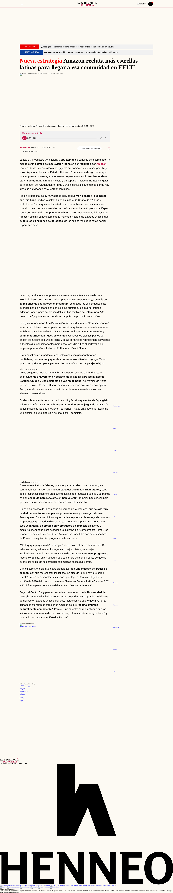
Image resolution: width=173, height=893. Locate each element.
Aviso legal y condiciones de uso (9, 885)
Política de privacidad (23, 885)
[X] (3, 887)
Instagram (22, 688)
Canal (21, 697)
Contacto (75, 885)
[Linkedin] (34, 887)
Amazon (101, 164)
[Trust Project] (26, 623)
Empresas (25, 147)
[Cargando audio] (24, 138)
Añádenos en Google (90, 148)
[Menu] (22, 4)
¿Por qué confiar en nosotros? (28, 626)
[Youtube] (44, 887)
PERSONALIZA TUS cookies (55, 885)
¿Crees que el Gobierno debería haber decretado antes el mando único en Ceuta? (77, 47)
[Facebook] (13, 887)
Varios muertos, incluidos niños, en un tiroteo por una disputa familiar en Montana (81, 52)
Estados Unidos (24, 691)
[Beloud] (54, 887)
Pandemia (22, 694)
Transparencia (43, 885)
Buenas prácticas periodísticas (94, 885)
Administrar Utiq (68, 885)
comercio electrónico (25, 687)
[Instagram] (25, 887)
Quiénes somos (82, 885)
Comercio (22, 696)
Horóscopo (116, 406)
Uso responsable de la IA (109, 885)
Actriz (21, 702)
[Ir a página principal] (87, 4)
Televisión (22, 699)
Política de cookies (34, 885)
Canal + (22, 690)
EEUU (21, 700)
